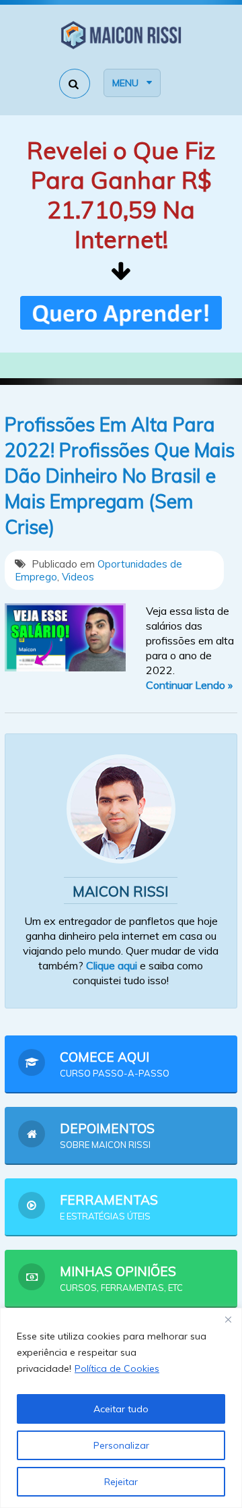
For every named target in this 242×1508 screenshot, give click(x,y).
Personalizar (121, 1445)
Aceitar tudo (121, 1409)
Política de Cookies (117, 1368)
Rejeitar (121, 1482)
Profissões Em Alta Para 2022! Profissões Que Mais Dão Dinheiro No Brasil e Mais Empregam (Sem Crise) (120, 476)
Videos (78, 576)
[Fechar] (228, 1319)
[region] (121, 1408)
